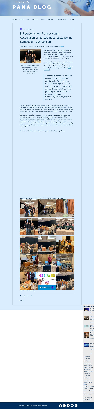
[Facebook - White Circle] (60, 405)
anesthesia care (87, 395)
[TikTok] (76, 405)
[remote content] (32, 155)
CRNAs (85, 392)
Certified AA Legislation (61, 19)
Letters (42, 19)
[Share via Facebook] (20, 295)
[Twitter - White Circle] (68, 405)
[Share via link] (31, 295)
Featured (22, 19)
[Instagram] (64, 405)
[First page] (83, 353)
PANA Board (50, 19)
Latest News (35, 19)
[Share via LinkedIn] (27, 295)
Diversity (85, 390)
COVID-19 (85, 388)
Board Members (87, 399)
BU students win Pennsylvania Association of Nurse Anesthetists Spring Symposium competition (46, 37)
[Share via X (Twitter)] (24, 295)
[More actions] (73, 29)
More (71, 19)
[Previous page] (87, 353)
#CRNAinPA (86, 386)
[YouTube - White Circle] (72, 405)
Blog (28, 19)
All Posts (14, 19)
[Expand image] (29, 208)
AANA (89, 392)
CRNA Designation (87, 397)
